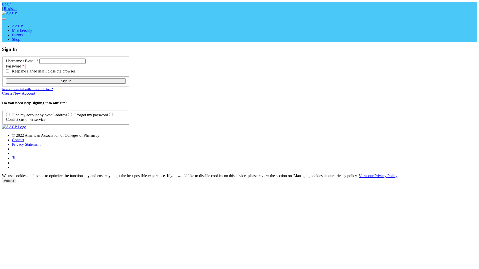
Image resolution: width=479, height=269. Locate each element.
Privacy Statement (26, 144)
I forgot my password (91, 115)
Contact (18, 140)
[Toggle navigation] (4, 19)
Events (17, 35)
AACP (17, 26)
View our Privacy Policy (378, 176)
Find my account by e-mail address (39, 115)
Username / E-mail (20, 61)
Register (10, 8)
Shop (16, 39)
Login (6, 4)
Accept (9, 181)
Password (13, 66)
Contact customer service (25, 119)
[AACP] (9, 13)
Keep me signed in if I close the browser (43, 71)
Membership (22, 30)
